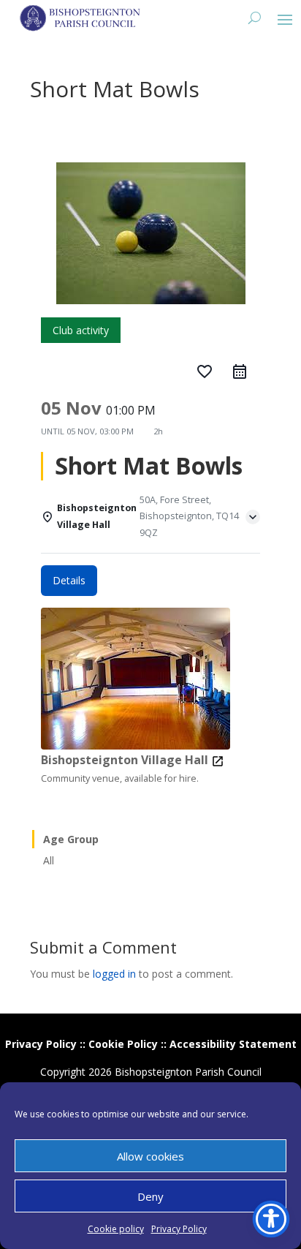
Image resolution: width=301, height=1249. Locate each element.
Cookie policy (116, 1229)
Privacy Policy (179, 1229)
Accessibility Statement (233, 1044)
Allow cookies (150, 1156)
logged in (114, 974)
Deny (150, 1196)
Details (69, 580)
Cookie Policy (123, 1044)
